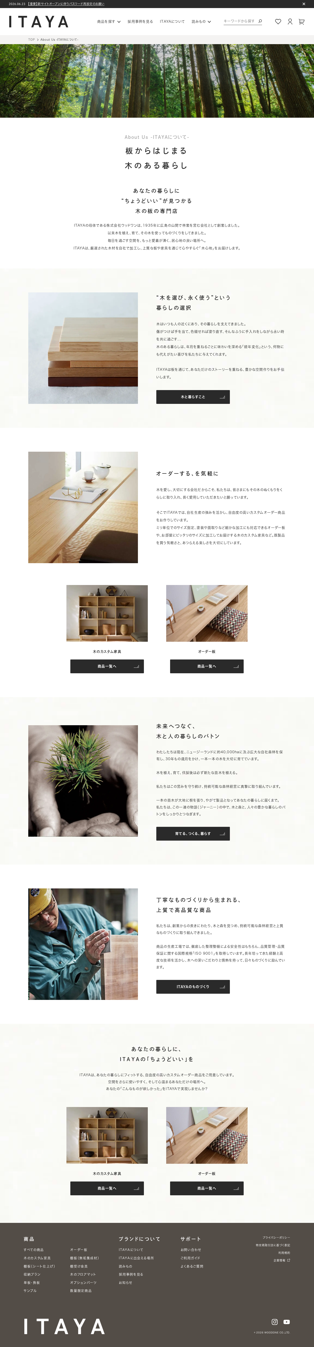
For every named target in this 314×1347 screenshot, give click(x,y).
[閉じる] (304, 4)
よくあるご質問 (192, 1266)
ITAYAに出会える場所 (136, 1258)
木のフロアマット (83, 1274)
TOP (31, 39)
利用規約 (284, 1252)
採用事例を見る (140, 21)
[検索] (260, 21)
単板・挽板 (32, 1282)
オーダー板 (78, 1249)
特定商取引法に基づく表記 (273, 1245)
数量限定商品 (81, 1290)
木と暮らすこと (193, 397)
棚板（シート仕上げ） (40, 1266)
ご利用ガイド (191, 1258)
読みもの (125, 1266)
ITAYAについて (172, 21)
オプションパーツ (83, 1282)
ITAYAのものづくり (193, 986)
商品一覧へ (107, 666)
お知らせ (125, 1282)
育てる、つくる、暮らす (193, 833)
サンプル (30, 1290)
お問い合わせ (191, 1249)
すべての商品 (34, 1249)
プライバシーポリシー (276, 1237)
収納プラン (32, 1274)
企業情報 (279, 1260)
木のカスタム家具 (37, 1258)
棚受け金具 (79, 1266)
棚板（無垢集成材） (84, 1258)
